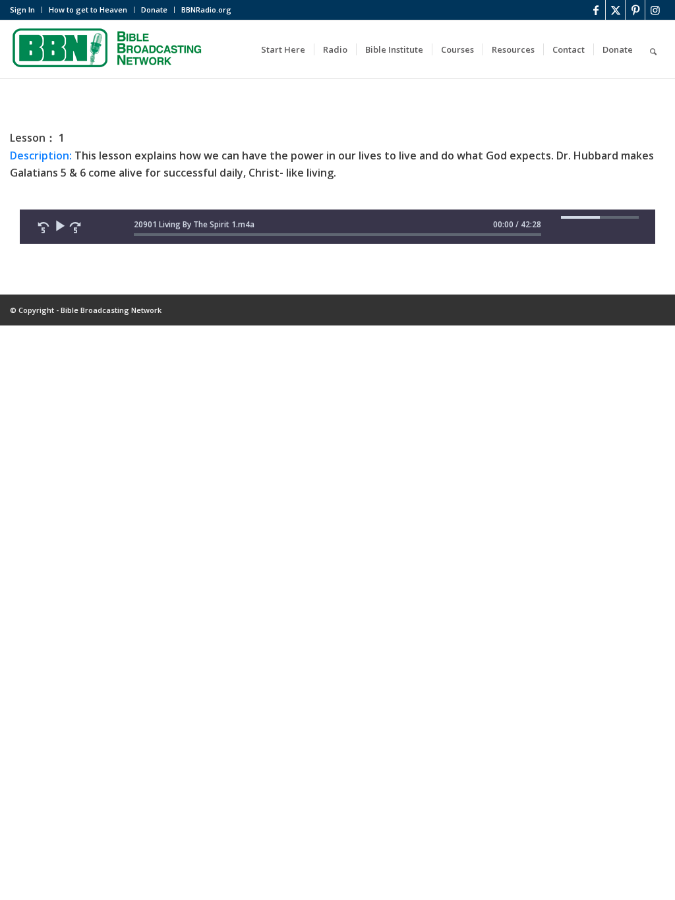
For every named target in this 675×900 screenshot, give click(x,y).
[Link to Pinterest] (635, 10)
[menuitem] (26, 10)
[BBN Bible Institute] (109, 49)
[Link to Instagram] (655, 10)
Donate (154, 9)
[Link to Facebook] (595, 10)
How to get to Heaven (88, 9)
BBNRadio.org (206, 9)
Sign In (22, 9)
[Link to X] (615, 10)
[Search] (653, 49)
